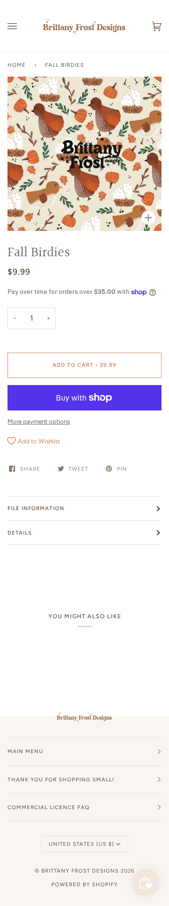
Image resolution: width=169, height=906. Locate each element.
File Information (36, 508)
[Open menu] (22, 26)
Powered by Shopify (84, 884)
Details (20, 532)
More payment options (39, 421)
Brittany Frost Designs (80, 870)
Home (17, 65)
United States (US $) (81, 844)
